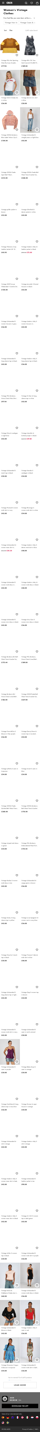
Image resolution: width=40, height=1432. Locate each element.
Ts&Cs (36, 1429)
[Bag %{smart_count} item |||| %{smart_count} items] (37, 3)
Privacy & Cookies (27, 1429)
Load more (20, 1385)
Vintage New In (11, 22)
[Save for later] (16, 55)
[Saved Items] (31, 3)
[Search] (26, 3)
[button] (3, 1417)
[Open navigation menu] (3, 3)
